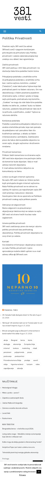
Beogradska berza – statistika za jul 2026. (18, 429)
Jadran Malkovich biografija (12, 403)
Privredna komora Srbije (12, 360)
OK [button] (39, 472)
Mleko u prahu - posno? (10, 393)
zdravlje (20, 368)
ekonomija (17, 344)
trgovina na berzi (17, 364)
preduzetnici (19, 356)
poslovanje (8, 356)
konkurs (16, 348)
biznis (30, 340)
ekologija (7, 344)
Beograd (14, 340)
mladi (35, 348)
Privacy (22, 475)
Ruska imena (7, 418)
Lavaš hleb (6, 413)
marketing (26, 348)
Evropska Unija (29, 344)
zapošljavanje (9, 368)
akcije (6, 340)
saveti (35, 360)
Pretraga (5, 459)
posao (29, 352)
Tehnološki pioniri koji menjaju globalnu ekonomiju (20, 453)
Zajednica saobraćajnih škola (13, 398)
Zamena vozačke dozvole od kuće (15, 408)
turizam (30, 364)
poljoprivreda (19, 352)
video (38, 364)
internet (7, 348)
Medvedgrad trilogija (9, 388)
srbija (6, 364)
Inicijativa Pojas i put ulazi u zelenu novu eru (18, 447)
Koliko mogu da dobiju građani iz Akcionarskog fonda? (22, 442)
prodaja (27, 360)
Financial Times (11, 310)
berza (23, 340)
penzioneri (7, 352)
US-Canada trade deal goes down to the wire (19, 315)
